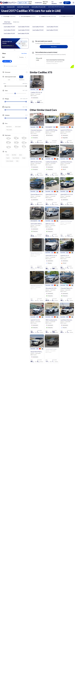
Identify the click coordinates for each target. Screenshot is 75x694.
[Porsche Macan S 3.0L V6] (37, 191)
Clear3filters (24, 53)
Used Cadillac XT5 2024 (52, 26)
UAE (25, 2)
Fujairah (8, 158)
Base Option (9, 126)
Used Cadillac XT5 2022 (23, 30)
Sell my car (66, 2)
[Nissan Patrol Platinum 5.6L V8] (37, 349)
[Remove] (10, 61)
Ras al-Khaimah (16, 158)
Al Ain (17, 161)
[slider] (5, 86)
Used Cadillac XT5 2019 (9, 33)
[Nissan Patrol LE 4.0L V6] (37, 254)
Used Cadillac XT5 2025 (38, 26)
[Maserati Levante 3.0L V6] (37, 286)
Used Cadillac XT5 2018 (23, 33)
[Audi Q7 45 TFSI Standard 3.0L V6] (67, 222)
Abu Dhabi (14, 154)
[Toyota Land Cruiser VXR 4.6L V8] (52, 349)
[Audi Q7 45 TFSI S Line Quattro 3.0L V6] (67, 128)
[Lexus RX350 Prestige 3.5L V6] (52, 128)
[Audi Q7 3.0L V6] (37, 318)
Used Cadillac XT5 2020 (52, 30)
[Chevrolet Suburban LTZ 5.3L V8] (37, 128)
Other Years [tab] (7, 22)
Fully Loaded (9, 129)
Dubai (7, 154)
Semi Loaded (18, 126)
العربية (20, 3)
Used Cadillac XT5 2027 (9, 26)
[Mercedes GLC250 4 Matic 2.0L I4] (52, 286)
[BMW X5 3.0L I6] (52, 222)
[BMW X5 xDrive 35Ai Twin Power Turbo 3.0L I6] (37, 161)
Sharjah (23, 158)
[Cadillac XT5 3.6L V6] (37, 89)
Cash (9, 79)
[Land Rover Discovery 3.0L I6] (67, 318)
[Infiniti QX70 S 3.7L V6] (67, 191)
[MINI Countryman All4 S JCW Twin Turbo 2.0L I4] (52, 318)
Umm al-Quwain (9, 161)
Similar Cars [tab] (16, 22)
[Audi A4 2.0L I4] (67, 254)
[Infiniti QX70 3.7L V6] (52, 191)
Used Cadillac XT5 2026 (23, 26)
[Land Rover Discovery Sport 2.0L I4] (67, 161)
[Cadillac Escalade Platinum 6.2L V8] (52, 161)
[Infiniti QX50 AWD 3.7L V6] (37, 222)
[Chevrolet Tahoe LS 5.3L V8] (67, 286)
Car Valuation (54, 2)
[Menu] (73, 2)
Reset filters (54, 46)
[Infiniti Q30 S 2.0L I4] (52, 254)
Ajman (20, 154)
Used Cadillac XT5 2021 (37, 30)
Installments (38, 2)
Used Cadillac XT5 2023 (9, 30)
